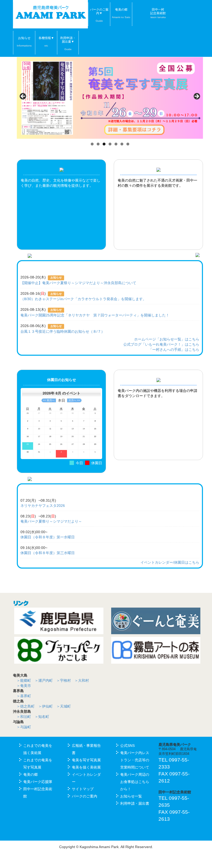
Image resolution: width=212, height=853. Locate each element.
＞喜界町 (24, 696)
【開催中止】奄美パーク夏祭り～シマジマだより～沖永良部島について (78, 283)
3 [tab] (104, 144)
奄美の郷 (121, 13)
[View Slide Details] (110, 98)
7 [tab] (127, 144)
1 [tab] (92, 144)
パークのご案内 (84, 796)
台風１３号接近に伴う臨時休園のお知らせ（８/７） (62, 331)
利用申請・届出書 (134, 803)
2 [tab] (98, 144)
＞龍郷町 (24, 680)
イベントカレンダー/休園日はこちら (169, 562)
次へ (196, 96)
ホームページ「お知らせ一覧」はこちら (166, 339)
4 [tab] (110, 144)
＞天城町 (63, 706)
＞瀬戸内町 (44, 680)
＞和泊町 (24, 717)
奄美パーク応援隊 (37, 782)
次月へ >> (74, 400)
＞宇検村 (63, 680)
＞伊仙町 (45, 706)
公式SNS (127, 745)
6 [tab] (121, 144)
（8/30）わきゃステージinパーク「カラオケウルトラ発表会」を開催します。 (83, 299)
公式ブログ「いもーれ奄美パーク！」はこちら (161, 344)
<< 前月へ (49, 400)
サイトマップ (83, 789)
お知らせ (24, 41)
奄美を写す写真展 (86, 760)
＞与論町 (24, 727)
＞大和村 (81, 680)
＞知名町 (42, 717)
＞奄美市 (24, 686)
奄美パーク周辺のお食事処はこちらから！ (134, 781)
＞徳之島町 (26, 706)
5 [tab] (116, 144)
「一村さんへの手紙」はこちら (174, 349)
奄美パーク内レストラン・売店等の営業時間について (134, 760)
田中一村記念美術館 (158, 13)
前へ (23, 96)
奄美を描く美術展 (86, 767)
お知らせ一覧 (131, 796)
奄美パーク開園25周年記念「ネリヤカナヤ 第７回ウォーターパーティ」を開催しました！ (94, 315)
